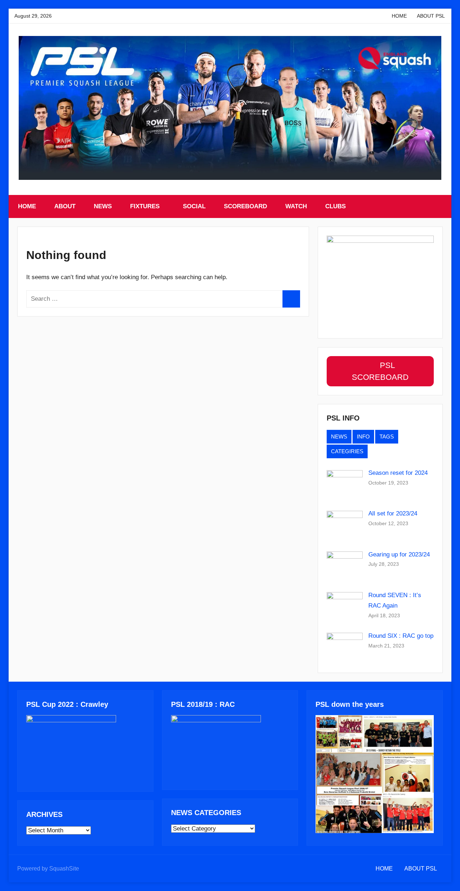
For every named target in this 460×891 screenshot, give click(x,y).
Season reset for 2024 (398, 472)
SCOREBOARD (245, 206)
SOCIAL (194, 206)
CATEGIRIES (347, 451)
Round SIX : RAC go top (400, 635)
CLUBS (335, 206)
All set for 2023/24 (392, 513)
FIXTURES (145, 206)
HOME (399, 16)
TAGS (387, 436)
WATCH (296, 206)
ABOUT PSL (431, 16)
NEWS (103, 206)
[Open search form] (438, 206)
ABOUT (64, 206)
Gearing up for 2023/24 (399, 554)
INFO (363, 436)
